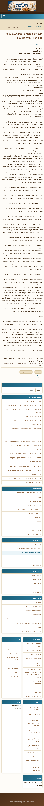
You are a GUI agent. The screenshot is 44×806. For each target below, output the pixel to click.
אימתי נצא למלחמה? (34, 424)
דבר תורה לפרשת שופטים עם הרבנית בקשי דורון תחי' (24, 433)
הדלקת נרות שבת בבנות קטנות (34, 709)
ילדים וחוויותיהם (34, 756)
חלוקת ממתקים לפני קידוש (33, 762)
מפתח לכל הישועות (33, 752)
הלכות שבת (37, 544)
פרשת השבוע (36, 530)
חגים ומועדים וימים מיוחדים (32, 557)
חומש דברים (37, 592)
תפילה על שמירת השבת (33, 401)
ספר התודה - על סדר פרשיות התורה (29, 509)
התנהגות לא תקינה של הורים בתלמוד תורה (33, 732)
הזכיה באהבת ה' (35, 462)
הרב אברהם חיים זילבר (12, 658)
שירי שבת (38, 518)
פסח (16, 672)
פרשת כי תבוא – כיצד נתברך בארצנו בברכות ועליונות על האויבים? (23, 411)
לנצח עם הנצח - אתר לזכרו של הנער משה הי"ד (26, 623)
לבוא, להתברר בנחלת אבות (32, 416)
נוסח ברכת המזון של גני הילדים (33, 715)
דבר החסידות (14, 653)
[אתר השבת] (22, 6)
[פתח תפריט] (3, 16)
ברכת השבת (37, 615)
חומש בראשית (36, 575)
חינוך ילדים (20, 363)
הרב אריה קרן (14, 676)
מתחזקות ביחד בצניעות (33, 602)
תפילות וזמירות (36, 526)
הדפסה (38, 44)
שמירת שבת (14, 664)
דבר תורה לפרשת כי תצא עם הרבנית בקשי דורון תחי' (24, 420)
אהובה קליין (14, 645)
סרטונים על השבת (35, 513)
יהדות (39, 561)
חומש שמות (37, 580)
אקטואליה (37, 627)
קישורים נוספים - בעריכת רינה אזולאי (29, 631)
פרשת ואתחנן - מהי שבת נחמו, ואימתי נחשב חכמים (24, 470)
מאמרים (38, 522)
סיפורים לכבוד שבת (34, 505)
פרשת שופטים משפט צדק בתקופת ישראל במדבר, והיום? (22, 441)
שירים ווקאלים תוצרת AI (33, 482)
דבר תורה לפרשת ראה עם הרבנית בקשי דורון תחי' (25, 453)
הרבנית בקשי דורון (12, 668)
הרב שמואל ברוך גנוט (26, 372)
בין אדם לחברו (36, 565)
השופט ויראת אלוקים (34, 437)
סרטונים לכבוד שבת (34, 534)
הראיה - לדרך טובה (35, 449)
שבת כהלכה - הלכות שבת (32, 606)
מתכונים (38, 497)
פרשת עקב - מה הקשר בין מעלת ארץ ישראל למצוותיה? (23, 466)
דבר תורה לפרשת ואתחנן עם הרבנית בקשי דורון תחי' (24, 478)
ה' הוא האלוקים (36, 474)
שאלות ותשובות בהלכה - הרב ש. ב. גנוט (28, 549)
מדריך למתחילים (35, 501)
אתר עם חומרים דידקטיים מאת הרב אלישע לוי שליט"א (23, 619)
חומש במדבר (36, 588)
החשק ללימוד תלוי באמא (34, 740)
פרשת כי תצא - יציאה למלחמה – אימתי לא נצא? (25, 429)
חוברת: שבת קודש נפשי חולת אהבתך (29, 493)
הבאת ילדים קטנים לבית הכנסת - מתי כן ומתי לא (33, 723)
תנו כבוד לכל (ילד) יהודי (34, 747)
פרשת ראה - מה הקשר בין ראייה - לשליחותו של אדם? (24, 445)
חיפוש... (38, 390)
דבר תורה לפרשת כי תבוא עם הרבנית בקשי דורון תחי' (24, 405)
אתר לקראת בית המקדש (33, 610)
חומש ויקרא (37, 584)
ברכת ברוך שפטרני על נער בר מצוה (33, 769)
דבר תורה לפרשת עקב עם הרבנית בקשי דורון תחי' (25, 458)
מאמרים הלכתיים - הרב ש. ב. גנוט (29, 553)
